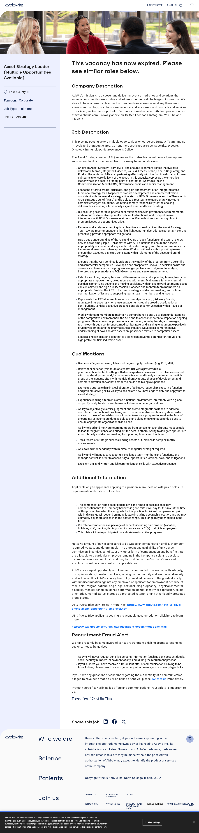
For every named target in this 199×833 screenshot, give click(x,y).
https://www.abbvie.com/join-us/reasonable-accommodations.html (119, 626)
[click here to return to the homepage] (14, 5)
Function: (10, 100)
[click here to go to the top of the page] (190, 739)
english (172, 5)
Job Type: (10, 109)
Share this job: (86, 721)
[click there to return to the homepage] (14, 737)
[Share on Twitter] (123, 722)
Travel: (77, 698)
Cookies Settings (155, 804)
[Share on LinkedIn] (106, 722)
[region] (99, 822)
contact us (158, 678)
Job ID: (9, 117)
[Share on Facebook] (114, 722)
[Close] (194, 821)
